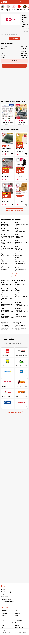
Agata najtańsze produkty (10, 129)
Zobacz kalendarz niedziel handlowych (14, 66)
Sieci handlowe (9, 339)
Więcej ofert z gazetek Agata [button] (14, 210)
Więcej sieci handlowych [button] (14, 412)
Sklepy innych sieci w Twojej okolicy (13, 280)
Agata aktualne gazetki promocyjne (13, 101)
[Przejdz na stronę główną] (4, 2)
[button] (20, 2)
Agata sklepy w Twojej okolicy (11, 219)
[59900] (21, 188)
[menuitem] (4, 631)
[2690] (7, 138)
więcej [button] (14, 275)
